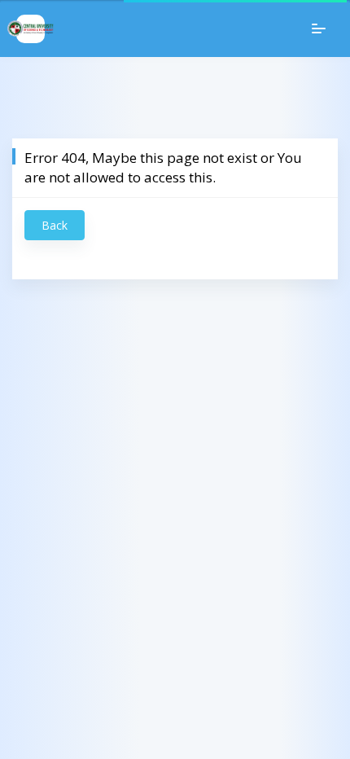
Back (55, 225)
